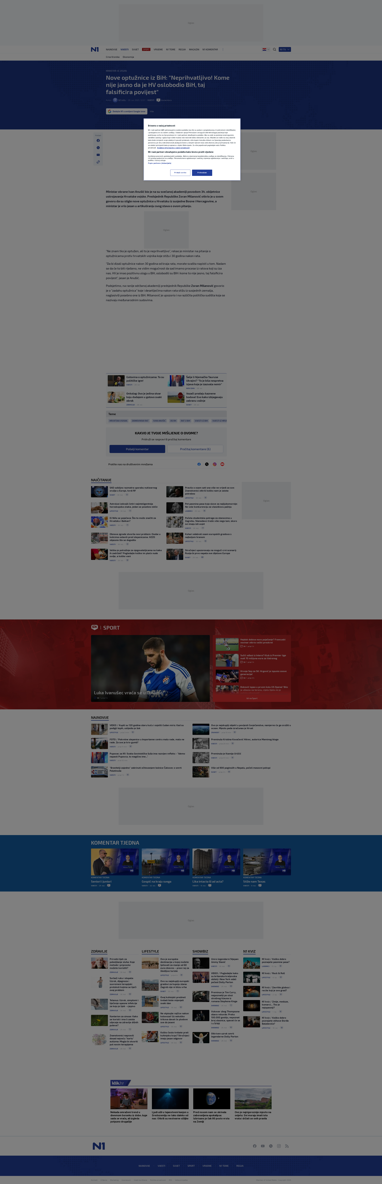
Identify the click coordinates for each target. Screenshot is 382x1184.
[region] (192, 149)
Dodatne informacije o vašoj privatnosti (173, 148)
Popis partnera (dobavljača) (159, 163)
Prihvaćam (202, 173)
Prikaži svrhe (180, 173)
